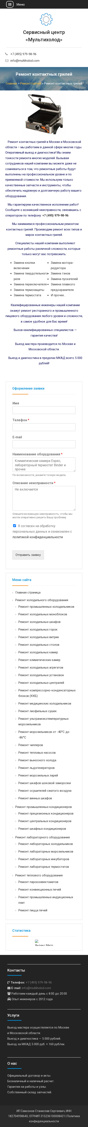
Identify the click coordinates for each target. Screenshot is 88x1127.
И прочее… (58, 295)
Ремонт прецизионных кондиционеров (45, 813)
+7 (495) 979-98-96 (23, 54)
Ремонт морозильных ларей (38, 775)
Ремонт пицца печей (32, 910)
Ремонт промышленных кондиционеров (43, 807)
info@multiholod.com (24, 60)
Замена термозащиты (29, 290)
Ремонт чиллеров (30, 745)
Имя (15, 403)
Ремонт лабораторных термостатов (43, 867)
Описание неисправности (33, 483)
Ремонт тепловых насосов (37, 752)
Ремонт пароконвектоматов (38, 882)
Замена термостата (27, 295)
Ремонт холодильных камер (38, 652)
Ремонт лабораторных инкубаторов (43, 859)
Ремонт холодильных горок (38, 629)
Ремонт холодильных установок (41, 675)
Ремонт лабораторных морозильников (45, 851)
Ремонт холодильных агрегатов (40, 667)
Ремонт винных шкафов (35, 798)
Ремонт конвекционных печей (39, 889)
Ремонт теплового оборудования (39, 875)
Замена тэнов (60, 273)
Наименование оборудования (37, 454)
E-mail (17, 437)
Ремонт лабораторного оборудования (42, 837)
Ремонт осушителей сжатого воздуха (44, 791)
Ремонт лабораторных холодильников (45, 844)
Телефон (20, 420)
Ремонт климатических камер (39, 660)
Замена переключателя (30, 284)
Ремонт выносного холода (37, 760)
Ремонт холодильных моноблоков (42, 614)
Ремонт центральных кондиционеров (44, 821)
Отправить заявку (28, 555)
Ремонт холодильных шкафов (39, 622)
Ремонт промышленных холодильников (46, 607)
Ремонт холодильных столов (38, 645)
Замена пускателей (64, 279)
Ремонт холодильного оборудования (41, 600)
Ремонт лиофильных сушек (37, 711)
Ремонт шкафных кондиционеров (42, 829)
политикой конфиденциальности (37, 537)
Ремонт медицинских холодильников (44, 703)
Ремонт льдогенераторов (36, 768)
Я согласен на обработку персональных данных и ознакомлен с (42, 531)
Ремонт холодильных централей (41, 683)
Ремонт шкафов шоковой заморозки (44, 783)
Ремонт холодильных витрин (38, 637)
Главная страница (28, 592)
